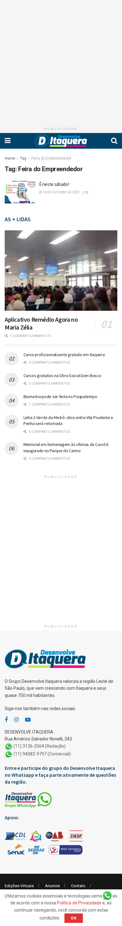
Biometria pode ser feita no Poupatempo (60, 396)
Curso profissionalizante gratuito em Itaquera (63, 354)
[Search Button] (114, 141)
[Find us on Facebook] (6, 720)
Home (10, 158)
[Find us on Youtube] (28, 720)
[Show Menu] (8, 141)
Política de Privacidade (79, 902)
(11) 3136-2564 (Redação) (39, 746)
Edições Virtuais (19, 885)
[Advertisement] (61, 61)
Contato (78, 885)
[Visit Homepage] (61, 141)
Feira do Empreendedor (51, 158)
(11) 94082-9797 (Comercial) (42, 753)
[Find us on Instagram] (16, 720)
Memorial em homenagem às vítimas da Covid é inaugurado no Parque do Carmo (66, 447)
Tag (23, 158)
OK (74, 918)
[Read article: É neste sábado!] (20, 192)
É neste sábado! (54, 184)
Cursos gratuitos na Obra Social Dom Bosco (62, 375)
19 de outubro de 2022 (60, 192)
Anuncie (52, 885)
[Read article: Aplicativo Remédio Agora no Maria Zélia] (61, 270)
